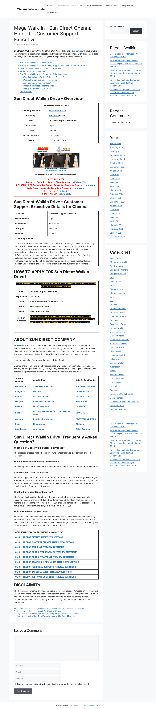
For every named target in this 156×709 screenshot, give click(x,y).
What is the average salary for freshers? (41, 80)
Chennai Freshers (30, 609)
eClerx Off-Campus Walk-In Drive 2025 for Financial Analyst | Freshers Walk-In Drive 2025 (125, 93)
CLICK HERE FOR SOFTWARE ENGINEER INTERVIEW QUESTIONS (45, 577)
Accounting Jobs (41, 396)
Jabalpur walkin (117, 347)
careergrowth (22, 611)
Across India (115, 258)
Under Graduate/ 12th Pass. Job (69, 6)
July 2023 (114, 209)
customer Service (118, 316)
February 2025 (116, 147)
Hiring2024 (32, 611)
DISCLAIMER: (26, 91)
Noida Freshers (117, 378)
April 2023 (114, 221)
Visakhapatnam (117, 405)
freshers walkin (44, 609)
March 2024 (115, 190)
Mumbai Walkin (117, 374)
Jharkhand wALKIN (118, 355)
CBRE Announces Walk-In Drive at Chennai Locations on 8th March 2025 (125, 73)
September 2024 (118, 167)
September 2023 (118, 202)
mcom (113, 371)
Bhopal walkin (127, 6)
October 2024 (116, 163)
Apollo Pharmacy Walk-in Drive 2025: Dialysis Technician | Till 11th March (126, 63)
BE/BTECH (115, 285)
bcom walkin (116, 281)
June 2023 (115, 213)
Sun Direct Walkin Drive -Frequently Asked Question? (44, 74)
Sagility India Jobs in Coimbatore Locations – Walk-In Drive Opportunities (125, 83)
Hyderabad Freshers (119, 340)
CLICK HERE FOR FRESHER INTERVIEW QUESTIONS (39, 537)
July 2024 (114, 175)
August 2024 (116, 171)
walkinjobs (57, 611)
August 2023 (116, 206)
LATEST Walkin (56, 609)
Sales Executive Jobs (43, 386)
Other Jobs (38, 429)
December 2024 (117, 155)
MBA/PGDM (81, 401)
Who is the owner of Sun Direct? (37, 89)
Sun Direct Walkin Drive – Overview (36, 62)
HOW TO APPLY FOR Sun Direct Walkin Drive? (41, 68)
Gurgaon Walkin (117, 336)
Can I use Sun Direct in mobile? (37, 83)
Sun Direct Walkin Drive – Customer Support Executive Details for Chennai (53, 65)
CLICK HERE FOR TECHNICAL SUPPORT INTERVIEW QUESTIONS (45, 567)
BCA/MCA (81, 406)
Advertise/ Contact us (56, 12)
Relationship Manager (43, 419)
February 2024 (116, 194)
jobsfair (40, 611)
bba (112, 277)
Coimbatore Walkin (118, 312)
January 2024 (116, 198)
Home (49, 6)
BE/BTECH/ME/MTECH (86, 419)
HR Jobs (37, 391)
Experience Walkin (118, 324)
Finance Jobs (39, 424)
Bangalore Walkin (118, 274)
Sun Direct (77, 51)
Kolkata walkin (112, 6)
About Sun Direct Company (32, 71)
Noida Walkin (116, 382)
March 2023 (115, 225)
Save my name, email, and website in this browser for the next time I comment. (53, 684)
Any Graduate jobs (94, 6)
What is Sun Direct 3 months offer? (39, 86)
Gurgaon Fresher (117, 332)
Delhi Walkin (115, 320)
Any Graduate (116, 266)
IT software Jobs (41, 406)
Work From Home (118, 409)
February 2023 (116, 229)
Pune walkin (115, 390)
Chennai (20, 609)
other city (114, 386)
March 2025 (115, 144)
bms (112, 297)
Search (136, 31)
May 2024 (114, 182)
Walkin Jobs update (31, 9)
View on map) (83, 322)
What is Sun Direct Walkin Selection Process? (43, 77)
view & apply (91, 185)
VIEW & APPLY (79, 182)
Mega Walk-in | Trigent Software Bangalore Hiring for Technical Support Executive (48, 614)
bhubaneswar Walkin (119, 293)
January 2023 (116, 233)
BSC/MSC (80, 413)
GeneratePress (94, 705)
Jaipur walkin (116, 351)
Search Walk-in (117, 26)
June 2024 (115, 178)
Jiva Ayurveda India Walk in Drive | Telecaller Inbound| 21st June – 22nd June (46, 616)
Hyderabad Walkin (118, 343)
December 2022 (117, 237)
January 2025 (116, 151)
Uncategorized (116, 398)
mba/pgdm (115, 367)
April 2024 (114, 186)
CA (111, 301)
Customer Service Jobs (44, 401)
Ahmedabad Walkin (119, 262)
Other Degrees (83, 429)
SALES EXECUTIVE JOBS (121, 394)
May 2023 (114, 217)
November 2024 (117, 159)
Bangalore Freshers (119, 270)
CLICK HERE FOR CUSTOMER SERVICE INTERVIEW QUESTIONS (44, 542)
